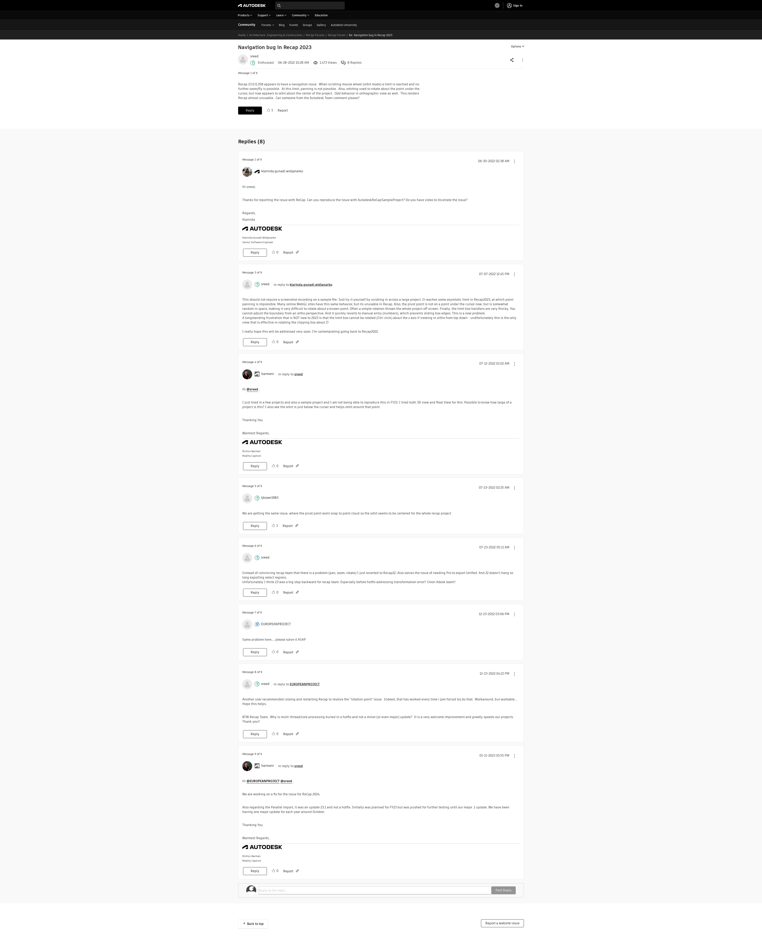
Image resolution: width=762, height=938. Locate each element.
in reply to (303, 284)
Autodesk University (344, 25)
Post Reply (503, 890)
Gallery (321, 25)
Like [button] (268, 110)
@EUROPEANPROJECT (263, 781)
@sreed (252, 389)
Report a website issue (502, 923)
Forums (266, 25)
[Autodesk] (252, 6)
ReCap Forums (315, 35)
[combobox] (310, 6)
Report (283, 110)
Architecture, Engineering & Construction (275, 35)
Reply (250, 110)
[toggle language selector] (497, 5)
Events (293, 25)
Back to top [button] (255, 924)
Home (242, 35)
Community (246, 24)
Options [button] (516, 46)
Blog (282, 25)
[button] (522, 59)
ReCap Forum (336, 35)
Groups (307, 25)
